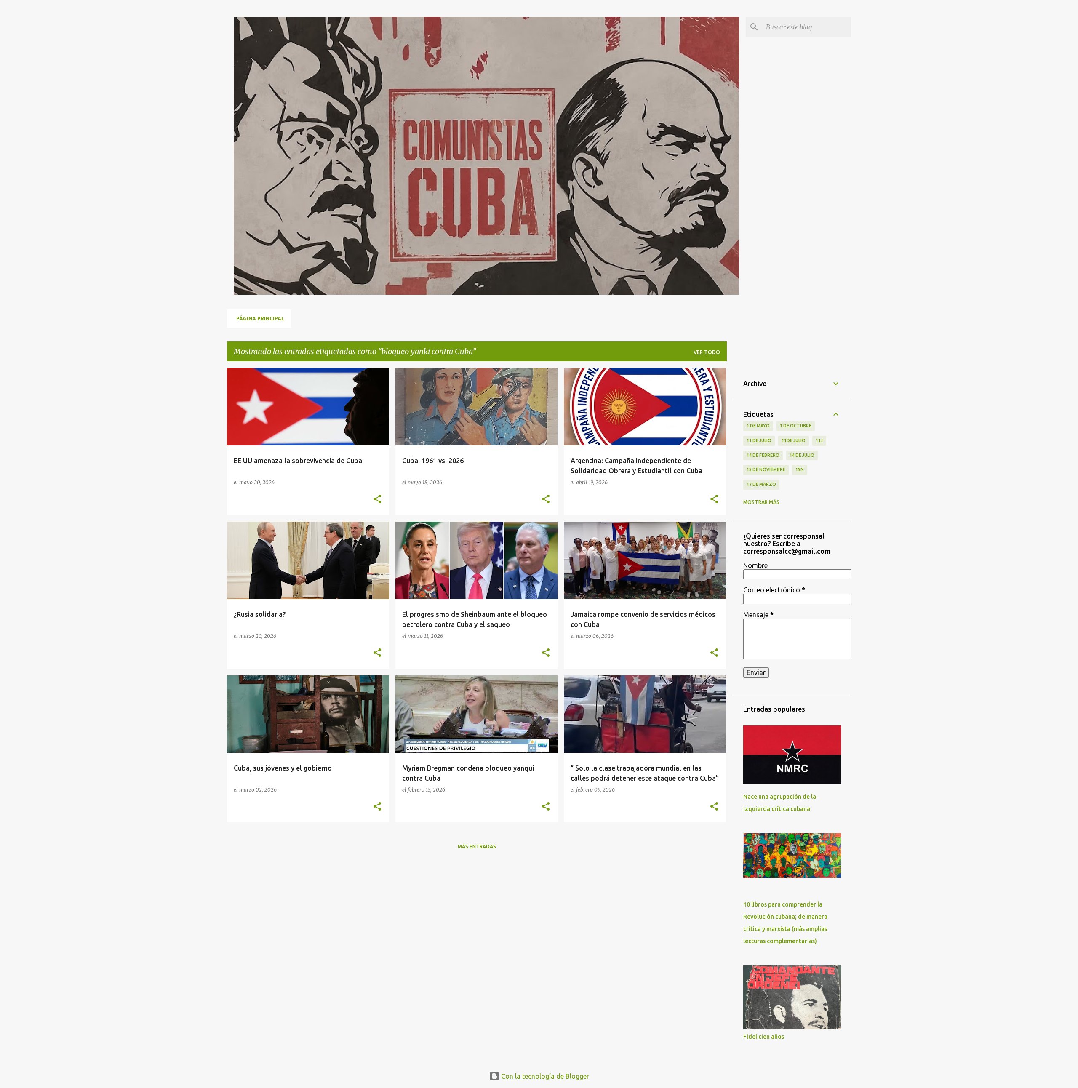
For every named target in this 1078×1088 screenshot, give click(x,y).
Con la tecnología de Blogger (544, 1076)
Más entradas (477, 846)
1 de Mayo (758, 425)
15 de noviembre (766, 469)
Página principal (260, 318)
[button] (377, 499)
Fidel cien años (763, 1036)
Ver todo (707, 352)
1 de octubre (795, 425)
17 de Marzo (761, 484)
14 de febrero (763, 455)
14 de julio (802, 455)
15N (799, 469)
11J (819, 440)
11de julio (794, 440)
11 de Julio (759, 440)
